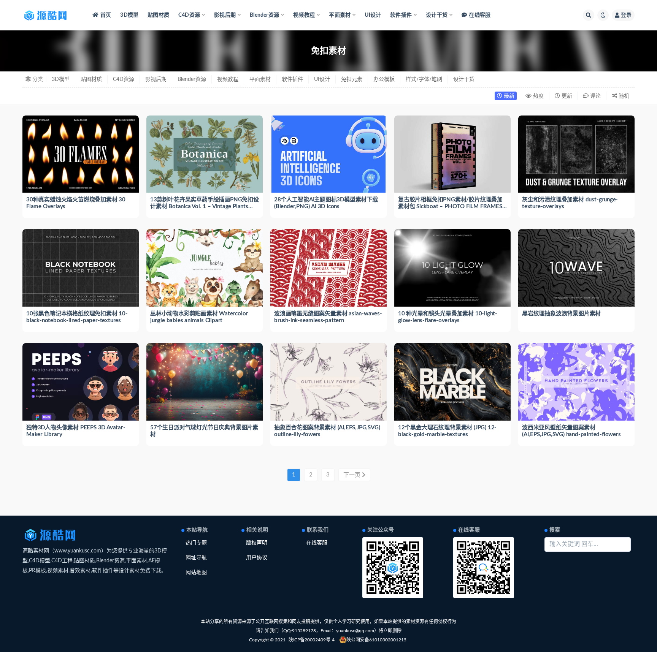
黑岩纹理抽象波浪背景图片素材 (561, 314)
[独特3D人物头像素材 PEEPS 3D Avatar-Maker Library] (80, 387)
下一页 (352, 475)
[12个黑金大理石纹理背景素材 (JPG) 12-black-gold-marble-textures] (452, 382)
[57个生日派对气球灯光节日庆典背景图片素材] (204, 382)
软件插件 (292, 79)
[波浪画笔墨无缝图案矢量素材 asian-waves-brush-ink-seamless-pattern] (328, 268)
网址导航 (196, 557)
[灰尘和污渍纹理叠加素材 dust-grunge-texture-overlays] (576, 154)
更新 (566, 96)
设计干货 (463, 79)
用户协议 (256, 557)
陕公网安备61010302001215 (376, 640)
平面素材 (260, 79)
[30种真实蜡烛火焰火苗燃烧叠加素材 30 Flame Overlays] (80, 154)
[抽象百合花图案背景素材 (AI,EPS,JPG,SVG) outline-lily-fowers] (328, 382)
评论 (595, 96)
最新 (508, 96)
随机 (623, 96)
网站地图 (196, 572)
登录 (626, 15)
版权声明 (256, 543)
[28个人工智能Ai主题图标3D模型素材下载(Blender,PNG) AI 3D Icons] (328, 154)
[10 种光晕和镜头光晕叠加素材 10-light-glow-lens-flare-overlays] (452, 268)
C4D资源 (123, 79)
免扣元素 (351, 79)
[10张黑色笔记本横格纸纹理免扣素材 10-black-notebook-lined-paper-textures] (80, 268)
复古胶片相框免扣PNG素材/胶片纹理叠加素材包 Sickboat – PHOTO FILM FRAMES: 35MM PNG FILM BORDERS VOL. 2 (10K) (450, 206)
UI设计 (373, 15)
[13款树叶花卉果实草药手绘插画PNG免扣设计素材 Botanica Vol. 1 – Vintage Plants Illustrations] (204, 154)
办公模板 (384, 79)
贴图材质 (158, 15)
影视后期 (156, 79)
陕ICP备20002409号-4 (312, 640)
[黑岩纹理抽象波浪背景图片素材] (576, 268)
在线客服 (479, 15)
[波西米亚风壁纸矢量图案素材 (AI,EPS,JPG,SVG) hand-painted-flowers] (576, 382)
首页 (105, 15)
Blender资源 (192, 79)
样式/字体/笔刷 (424, 79)
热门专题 (196, 543)
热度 (538, 96)
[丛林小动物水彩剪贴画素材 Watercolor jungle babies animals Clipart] (204, 268)
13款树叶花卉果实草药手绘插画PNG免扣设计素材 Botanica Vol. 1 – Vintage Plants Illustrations (204, 206)
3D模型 (129, 15)
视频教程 (227, 79)
